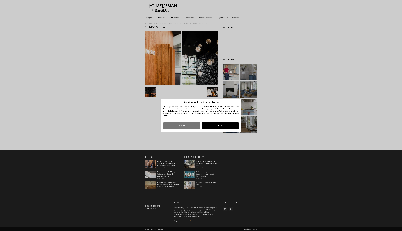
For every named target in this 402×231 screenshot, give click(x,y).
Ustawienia (181, 126)
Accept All (220, 126)
